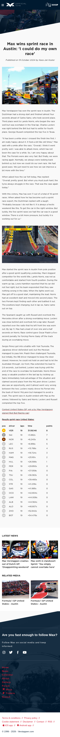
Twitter (11, 652)
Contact (40, 721)
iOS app (9, 725)
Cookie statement (10, 721)
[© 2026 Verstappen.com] (30, 85)
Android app (25, 725)
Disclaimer (28, 721)
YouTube (25, 652)
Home (5, 667)
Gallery (6, 682)
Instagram (4, 652)
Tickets (10, 693)
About (6, 678)
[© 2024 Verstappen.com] (30, 244)
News (5, 671)
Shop (55, 5)
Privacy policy (30, 718)
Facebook (18, 652)
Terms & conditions (11, 718)
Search (6, 697)
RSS (50, 721)
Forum (6, 686)
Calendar (7, 675)
